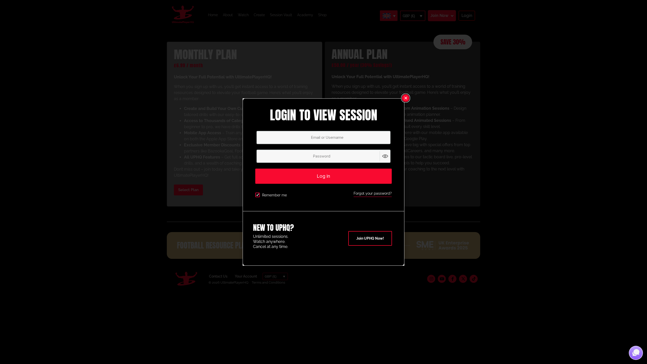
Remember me (274, 195)
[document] (323, 182)
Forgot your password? (373, 193)
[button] (405, 98)
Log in (323, 176)
